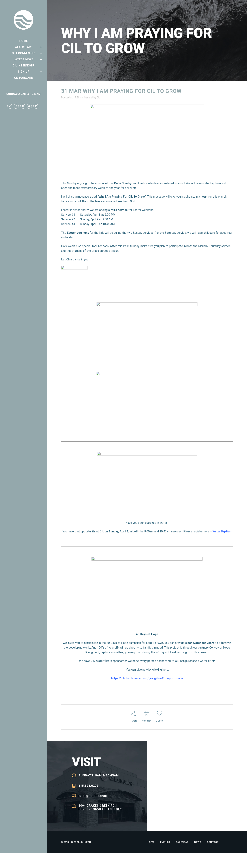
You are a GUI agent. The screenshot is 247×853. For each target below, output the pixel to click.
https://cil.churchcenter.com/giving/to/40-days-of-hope (147, 678)
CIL (98, 97)
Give (151, 842)
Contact (213, 842)
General (88, 97)
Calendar (182, 842)
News (197, 842)
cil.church (83, 842)
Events (165, 842)
